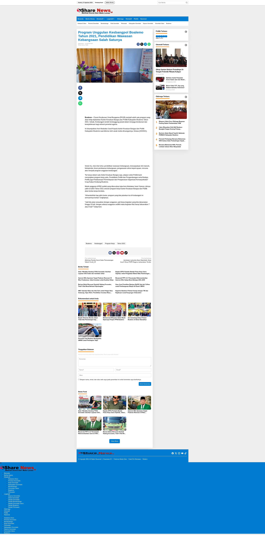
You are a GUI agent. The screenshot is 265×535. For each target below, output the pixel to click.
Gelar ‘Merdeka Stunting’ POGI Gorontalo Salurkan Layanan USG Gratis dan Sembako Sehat (94, 272)
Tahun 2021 (121, 243)
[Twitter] (114, 252)
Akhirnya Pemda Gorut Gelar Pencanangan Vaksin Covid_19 (99, 260)
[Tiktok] (126, 252)
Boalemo (89, 243)
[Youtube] (122, 252)
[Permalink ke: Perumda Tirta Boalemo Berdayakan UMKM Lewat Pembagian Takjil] (89, 330)
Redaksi (145, 459)
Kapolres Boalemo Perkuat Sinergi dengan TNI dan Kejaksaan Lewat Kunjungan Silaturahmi (131, 291)
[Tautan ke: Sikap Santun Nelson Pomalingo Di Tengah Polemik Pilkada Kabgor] (171, 58)
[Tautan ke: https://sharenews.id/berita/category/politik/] (186, 31)
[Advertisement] (118, 100)
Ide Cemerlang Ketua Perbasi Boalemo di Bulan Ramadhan (137, 318)
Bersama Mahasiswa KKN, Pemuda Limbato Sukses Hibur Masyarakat (170, 145)
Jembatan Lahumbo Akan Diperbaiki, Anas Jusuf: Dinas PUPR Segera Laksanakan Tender (135, 260)
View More (114, 441)
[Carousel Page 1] (157, 36)
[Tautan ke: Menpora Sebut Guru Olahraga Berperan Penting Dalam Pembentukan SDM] (171, 109)
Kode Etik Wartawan (135, 459)
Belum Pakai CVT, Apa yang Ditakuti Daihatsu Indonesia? (175, 86)
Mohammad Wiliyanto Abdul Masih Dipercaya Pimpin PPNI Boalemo (114, 318)
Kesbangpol (98, 243)
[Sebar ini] (138, 44)
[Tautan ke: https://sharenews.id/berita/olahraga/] (186, 97)
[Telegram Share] (145, 44)
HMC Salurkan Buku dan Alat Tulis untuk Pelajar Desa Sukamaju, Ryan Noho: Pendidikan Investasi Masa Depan (95, 292)
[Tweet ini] (141, 44)
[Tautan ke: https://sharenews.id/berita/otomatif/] (186, 45)
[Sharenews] (95, 10)
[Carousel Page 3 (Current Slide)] (161, 36)
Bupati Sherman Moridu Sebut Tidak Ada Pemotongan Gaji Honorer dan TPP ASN (88, 319)
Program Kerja (110, 243)
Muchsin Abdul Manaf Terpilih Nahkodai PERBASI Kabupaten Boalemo (172, 134)
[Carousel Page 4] (164, 36)
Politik (86, 45)
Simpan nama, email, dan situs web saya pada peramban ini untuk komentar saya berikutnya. (110, 379)
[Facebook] (110, 252)
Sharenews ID (107, 459)
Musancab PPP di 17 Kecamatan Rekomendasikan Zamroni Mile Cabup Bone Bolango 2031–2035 (131, 279)
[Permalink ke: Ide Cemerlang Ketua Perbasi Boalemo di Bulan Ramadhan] (139, 309)
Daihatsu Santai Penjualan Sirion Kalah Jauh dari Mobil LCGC (175, 79)
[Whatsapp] (149, 44)
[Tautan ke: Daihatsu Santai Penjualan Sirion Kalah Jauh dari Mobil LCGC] (160, 79)
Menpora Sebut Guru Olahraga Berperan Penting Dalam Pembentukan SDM (172, 122)
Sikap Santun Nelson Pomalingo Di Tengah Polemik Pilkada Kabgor (169, 71)
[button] (186, 2)
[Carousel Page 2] (159, 36)
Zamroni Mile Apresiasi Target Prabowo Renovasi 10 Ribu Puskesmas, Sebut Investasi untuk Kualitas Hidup (95, 279)
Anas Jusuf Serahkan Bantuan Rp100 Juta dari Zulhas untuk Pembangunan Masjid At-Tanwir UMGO (132, 285)
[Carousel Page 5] (166, 36)
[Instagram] (118, 252)
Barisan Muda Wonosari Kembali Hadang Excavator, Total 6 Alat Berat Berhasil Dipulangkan (94, 285)
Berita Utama (81, 45)
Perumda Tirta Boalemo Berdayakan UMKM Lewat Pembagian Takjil (89, 339)
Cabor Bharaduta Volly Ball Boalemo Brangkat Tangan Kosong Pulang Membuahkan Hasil (170, 128)
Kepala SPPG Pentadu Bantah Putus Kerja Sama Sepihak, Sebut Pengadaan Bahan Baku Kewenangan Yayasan (132, 273)
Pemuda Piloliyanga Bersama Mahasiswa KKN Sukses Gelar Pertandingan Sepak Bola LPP (172, 140)
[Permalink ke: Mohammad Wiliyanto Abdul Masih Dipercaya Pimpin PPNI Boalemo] (114, 309)
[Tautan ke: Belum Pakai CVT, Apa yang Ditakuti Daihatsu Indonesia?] (160, 87)
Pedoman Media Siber (120, 459)
